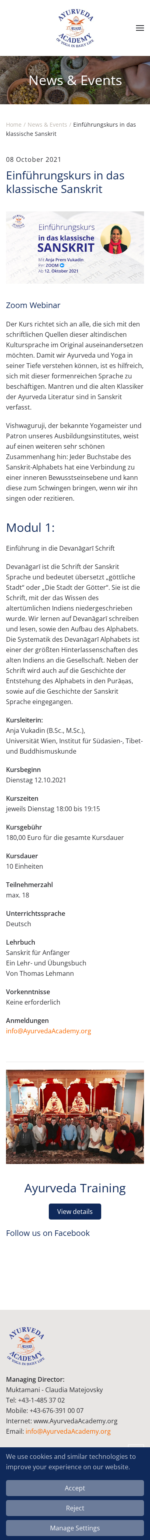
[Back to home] (75, 28)
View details (75, 1211)
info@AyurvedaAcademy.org (48, 1031)
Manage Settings (75, 1528)
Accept (75, 1488)
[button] (140, 28)
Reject (75, 1508)
